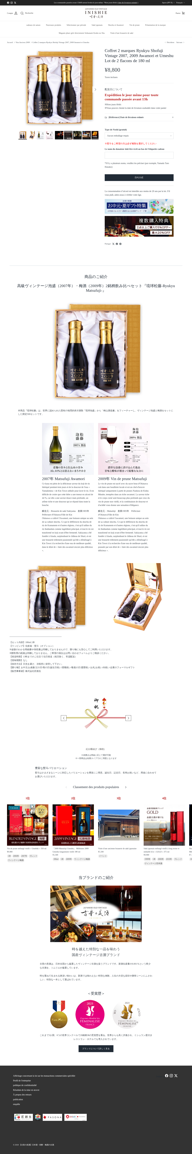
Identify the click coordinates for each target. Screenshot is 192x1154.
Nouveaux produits (53, 25)
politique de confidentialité (25, 1085)
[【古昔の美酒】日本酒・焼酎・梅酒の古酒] (96, 13)
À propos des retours (22, 1094)
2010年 (169, 859)
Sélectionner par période (76, 25)
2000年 (161, 859)
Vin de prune (134, 25)
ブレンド (33, 856)
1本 (9, 856)
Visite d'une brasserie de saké (121, 33)
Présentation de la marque (155, 25)
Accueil (10, 42)
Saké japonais (97, 25)
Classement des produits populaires (96, 787)
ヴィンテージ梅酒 (16, 860)
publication (18, 1099)
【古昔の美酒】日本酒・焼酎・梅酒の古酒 (36, 1145)
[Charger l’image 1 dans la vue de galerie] (58, 88)
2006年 (16, 856)
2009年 (69, 859)
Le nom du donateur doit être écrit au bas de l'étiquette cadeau (134, 149)
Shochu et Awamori (116, 25)
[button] (63, 718)
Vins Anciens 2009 (23, 42)
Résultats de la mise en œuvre (26, 1090)
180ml (55, 859)
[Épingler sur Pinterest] (120, 244)
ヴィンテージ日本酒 (153, 863)
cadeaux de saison (33, 25)
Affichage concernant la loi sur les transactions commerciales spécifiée (44, 1076)
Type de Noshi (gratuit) (116, 129)
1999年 (147, 859)
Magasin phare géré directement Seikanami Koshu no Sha (82, 33)
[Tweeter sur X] (113, 244)
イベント (103, 856)
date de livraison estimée (127, 3)
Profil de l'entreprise (22, 1080)
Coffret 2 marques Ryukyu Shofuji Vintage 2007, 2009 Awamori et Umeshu (60, 42)
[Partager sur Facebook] (117, 244)
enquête (16, 1104)
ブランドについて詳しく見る (96, 1049)
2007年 (24, 856)
